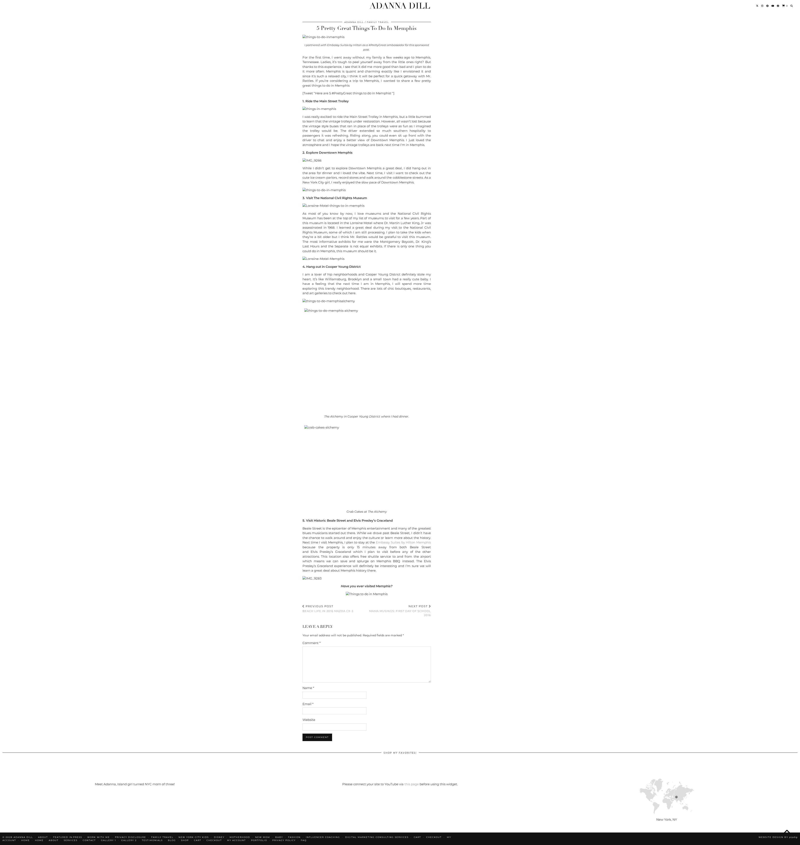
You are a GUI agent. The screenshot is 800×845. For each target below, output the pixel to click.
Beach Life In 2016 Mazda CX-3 (327, 608)
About (54, 840)
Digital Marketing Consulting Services (377, 837)
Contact (89, 840)
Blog (172, 840)
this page (411, 784)
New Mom (262, 837)
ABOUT (43, 837)
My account (236, 840)
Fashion (294, 837)
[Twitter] (757, 6)
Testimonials (152, 840)
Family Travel (378, 22)
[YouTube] (772, 6)
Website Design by (778, 837)
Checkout (434, 837)
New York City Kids (194, 837)
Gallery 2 (129, 840)
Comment (311, 643)
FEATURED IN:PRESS (67, 837)
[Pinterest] (767, 6)
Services (71, 840)
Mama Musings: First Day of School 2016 (400, 610)
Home (25, 840)
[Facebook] (778, 6)
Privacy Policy (284, 840)
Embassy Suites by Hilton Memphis (403, 542)
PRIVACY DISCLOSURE (130, 837)
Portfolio (259, 840)
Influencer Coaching (323, 837)
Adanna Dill (400, 6)
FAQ (303, 840)
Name (308, 688)
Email (308, 704)
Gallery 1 (108, 840)
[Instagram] (762, 6)
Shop (185, 840)
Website (308, 720)
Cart (417, 837)
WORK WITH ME (98, 837)
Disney (219, 837)
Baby (279, 837)
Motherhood (240, 837)
